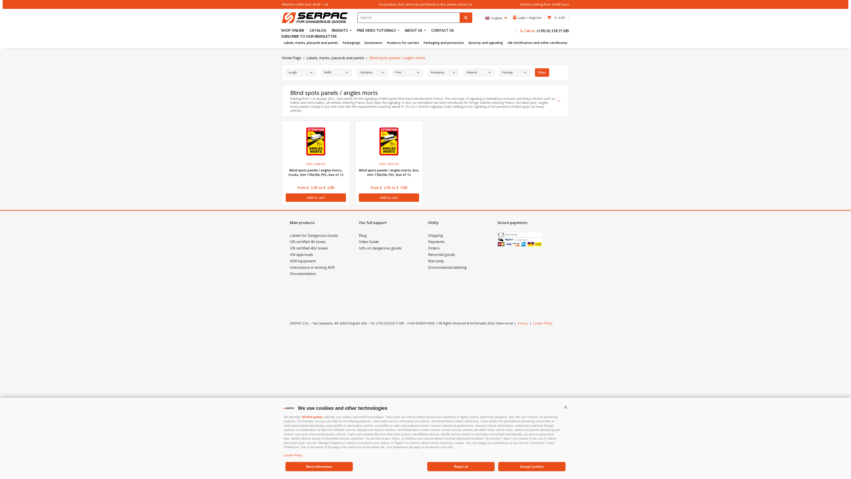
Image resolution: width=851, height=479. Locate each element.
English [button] (496, 18)
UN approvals (301, 254)
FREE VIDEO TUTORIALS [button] (377, 30)
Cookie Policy (293, 455)
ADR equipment (303, 261)
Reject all (461, 466)
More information (319, 466)
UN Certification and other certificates (537, 43)
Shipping (435, 235)
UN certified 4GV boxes (309, 248)
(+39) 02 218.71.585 (552, 30)
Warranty (436, 261)
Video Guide (369, 241)
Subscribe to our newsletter (309, 36)
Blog (363, 235)
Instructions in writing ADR (312, 267)
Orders (434, 248)
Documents (373, 43)
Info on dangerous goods (380, 248)
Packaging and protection (444, 43)
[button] (565, 407)
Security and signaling (485, 43)
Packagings (351, 43)
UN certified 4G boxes (308, 241)
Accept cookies (532, 466)
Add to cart (316, 197)
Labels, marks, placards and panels (311, 43)
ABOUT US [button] (414, 30)
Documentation (303, 273)
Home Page (291, 57)
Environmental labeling (447, 267)
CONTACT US (442, 30)
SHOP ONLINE (292, 30)
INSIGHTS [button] (340, 30)
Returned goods (441, 254)
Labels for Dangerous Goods (314, 235)
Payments (436, 241)
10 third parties (312, 417)
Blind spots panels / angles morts (397, 57)
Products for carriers (403, 43)
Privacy (523, 323)
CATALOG (318, 30)
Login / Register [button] (530, 18)
